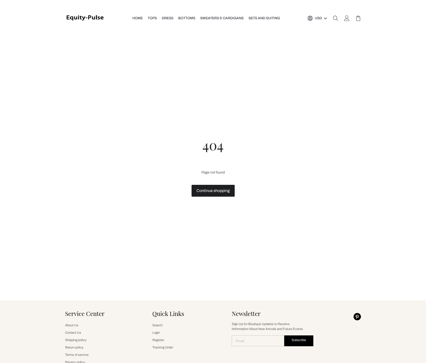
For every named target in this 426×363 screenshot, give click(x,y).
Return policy (74, 347)
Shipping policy (76, 340)
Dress (167, 18)
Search (157, 325)
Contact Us (73, 332)
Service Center (85, 313)
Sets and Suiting (264, 18)
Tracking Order (162, 347)
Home (137, 18)
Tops (152, 18)
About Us (71, 325)
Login (156, 332)
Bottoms (186, 18)
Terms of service (77, 355)
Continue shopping (213, 191)
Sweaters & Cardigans (222, 18)
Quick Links (168, 313)
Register (158, 340)
